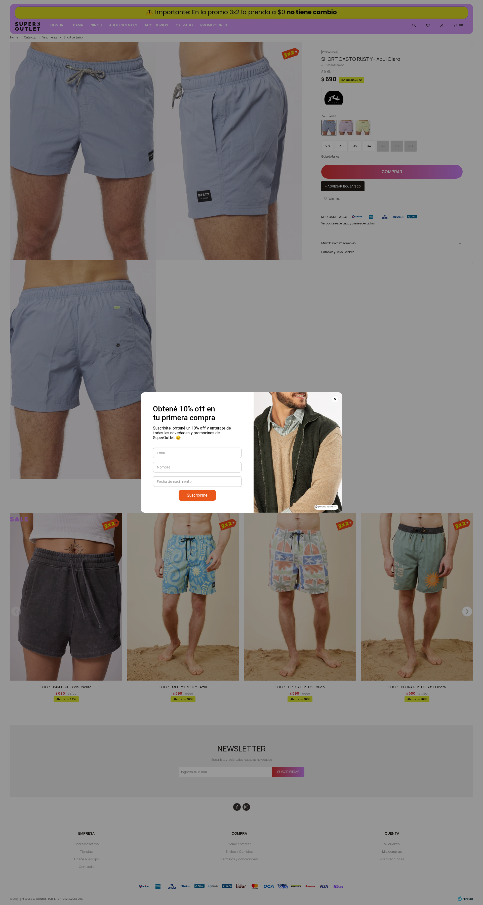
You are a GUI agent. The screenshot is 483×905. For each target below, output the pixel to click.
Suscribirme (197, 495)
